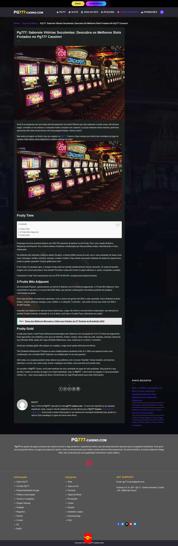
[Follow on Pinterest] (131, 524)
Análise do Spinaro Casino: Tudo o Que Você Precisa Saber (147, 411)
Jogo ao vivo (91, 12)
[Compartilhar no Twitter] (65, 389)
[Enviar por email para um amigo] (69, 389)
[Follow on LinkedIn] (135, 524)
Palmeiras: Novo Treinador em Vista (147, 405)
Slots (74, 12)
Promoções (150, 12)
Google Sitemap (23, 503)
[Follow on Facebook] (118, 524)
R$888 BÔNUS (96, 4)
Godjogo (20, 507)
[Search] (162, 12)
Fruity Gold (25, 235)
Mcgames (20, 512)
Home (16, 23)
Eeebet (19, 516)
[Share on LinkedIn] (78, 389)
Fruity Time (25, 229)
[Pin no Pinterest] (74, 389)
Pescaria (109, 12)
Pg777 (62, 12)
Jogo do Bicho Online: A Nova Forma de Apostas (148, 423)
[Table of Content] (118, 225)
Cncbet (19, 520)
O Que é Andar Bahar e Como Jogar (147, 417)
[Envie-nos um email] (127, 524)
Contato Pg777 (22, 486)
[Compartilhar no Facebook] (61, 389)
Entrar (78, 4)
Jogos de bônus (129, 12)
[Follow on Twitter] (122, 524)
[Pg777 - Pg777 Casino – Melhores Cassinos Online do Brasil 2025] (28, 12)
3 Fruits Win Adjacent (29, 232)
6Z (17, 524)
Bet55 (19, 529)
